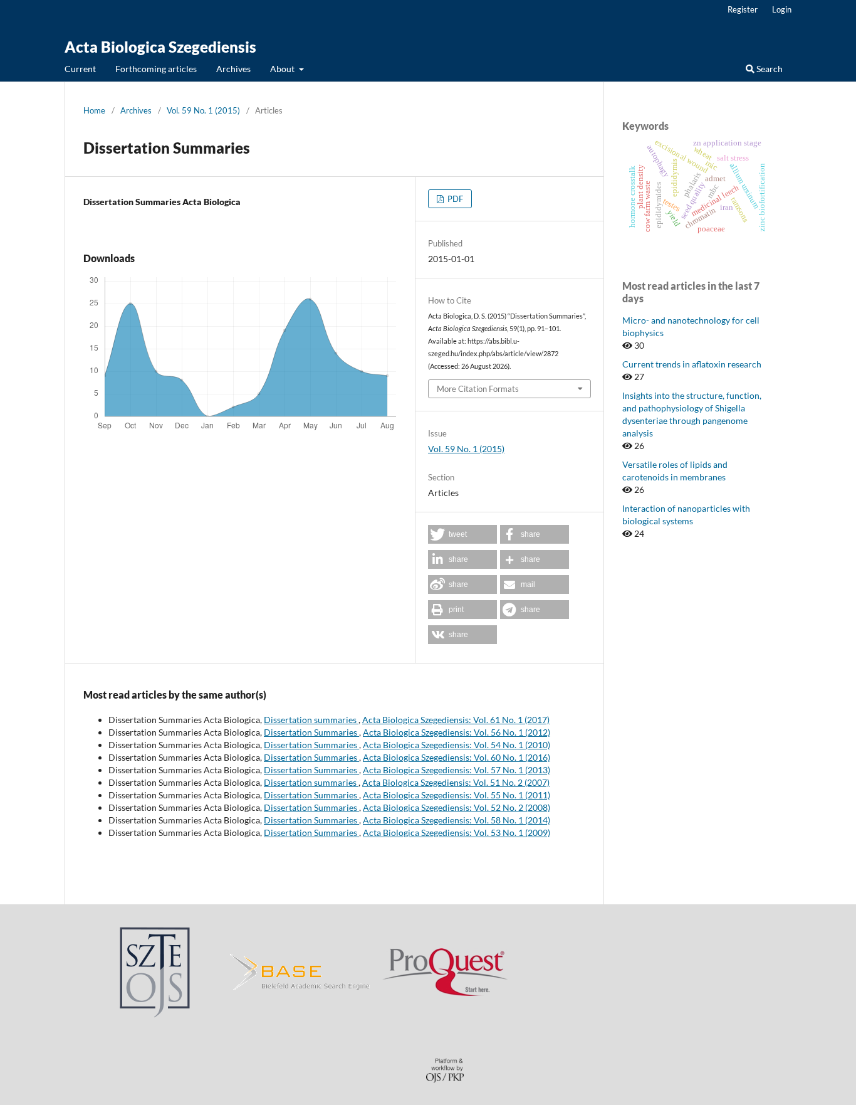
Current (80, 68)
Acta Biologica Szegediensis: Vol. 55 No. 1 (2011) (456, 795)
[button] (462, 534)
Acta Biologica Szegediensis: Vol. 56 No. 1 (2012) (456, 732)
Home (94, 110)
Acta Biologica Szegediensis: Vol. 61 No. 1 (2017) (456, 719)
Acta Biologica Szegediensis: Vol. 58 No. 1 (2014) (456, 820)
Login (781, 9)
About (283, 68)
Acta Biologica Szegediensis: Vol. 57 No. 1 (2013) (456, 769)
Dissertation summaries (311, 719)
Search (768, 68)
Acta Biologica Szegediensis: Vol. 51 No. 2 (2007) (456, 782)
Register (743, 9)
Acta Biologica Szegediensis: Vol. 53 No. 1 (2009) (456, 832)
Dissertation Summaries (311, 732)
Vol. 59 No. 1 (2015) (203, 110)
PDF (454, 199)
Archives (233, 68)
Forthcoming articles (156, 68)
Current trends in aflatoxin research (691, 364)
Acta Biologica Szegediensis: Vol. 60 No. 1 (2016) (456, 757)
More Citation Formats (478, 389)
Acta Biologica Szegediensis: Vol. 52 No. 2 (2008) (456, 807)
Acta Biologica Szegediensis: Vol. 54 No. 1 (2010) (456, 744)
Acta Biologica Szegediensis (160, 47)
